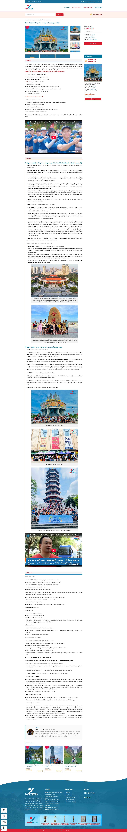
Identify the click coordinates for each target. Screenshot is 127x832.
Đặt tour (39, 771)
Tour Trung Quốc (47, 19)
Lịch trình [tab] (47, 56)
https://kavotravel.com (55, 801)
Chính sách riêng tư (70, 797)
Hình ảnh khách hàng (71, 802)
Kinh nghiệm (98, 7)
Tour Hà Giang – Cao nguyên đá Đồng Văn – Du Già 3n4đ (72, 765)
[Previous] (27, 38)
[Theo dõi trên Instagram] (88, 793)
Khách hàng (85, 1)
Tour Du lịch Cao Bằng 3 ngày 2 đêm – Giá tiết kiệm (34, 765)
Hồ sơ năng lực (93, 1)
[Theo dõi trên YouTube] (93, 793)
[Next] (66, 38)
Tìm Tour (60, 14)
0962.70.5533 (31, 1)
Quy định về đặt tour (70, 795)
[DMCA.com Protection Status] (87, 797)
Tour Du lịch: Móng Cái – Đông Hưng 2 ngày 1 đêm (92, 84)
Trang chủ (27, 19)
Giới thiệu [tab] (32, 56)
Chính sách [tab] (62, 56)
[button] (27, 50)
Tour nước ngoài (87, 7)
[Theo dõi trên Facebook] (85, 793)
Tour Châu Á (40, 19)
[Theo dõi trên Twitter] (91, 793)
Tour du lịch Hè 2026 (97, 14)
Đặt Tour (93, 43)
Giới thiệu (67, 7)
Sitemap (68, 792)
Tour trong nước (76, 7)
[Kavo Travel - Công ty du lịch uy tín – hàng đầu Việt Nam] (29, 7)
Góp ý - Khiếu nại (70, 799)
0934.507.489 (38, 1)
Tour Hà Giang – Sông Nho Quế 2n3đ (52, 765)
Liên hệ (99, 1)
